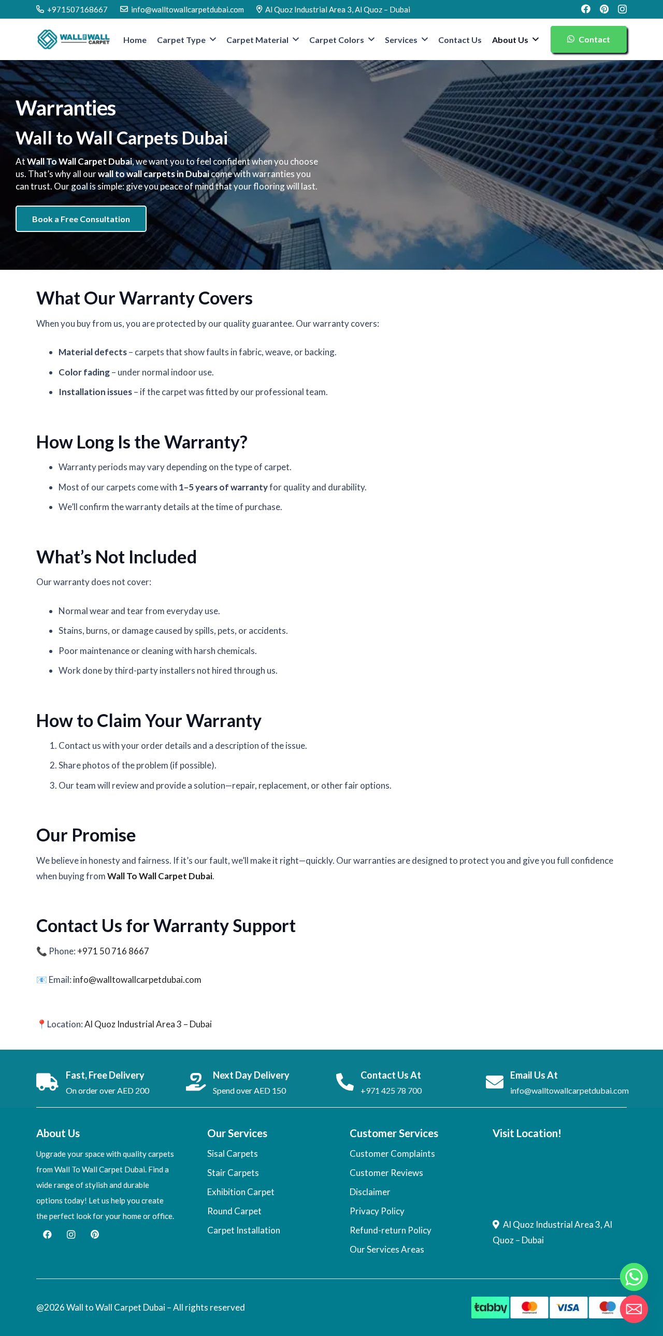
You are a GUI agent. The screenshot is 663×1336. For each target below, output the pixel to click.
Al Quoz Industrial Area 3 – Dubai (148, 1024)
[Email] (634, 1309)
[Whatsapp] (634, 1277)
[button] (213, 39)
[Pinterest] (604, 8)
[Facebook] (585, 8)
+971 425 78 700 (391, 1090)
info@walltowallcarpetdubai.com (137, 979)
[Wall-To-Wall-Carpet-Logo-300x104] (73, 39)
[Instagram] (622, 9)
